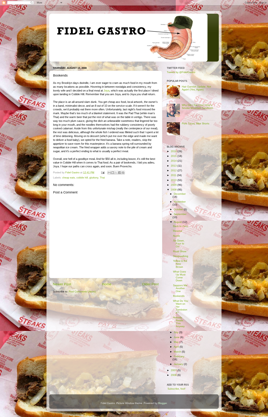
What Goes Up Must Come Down (179, 276)
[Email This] (109, 172)
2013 (174, 165)
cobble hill (82, 177)
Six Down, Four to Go (179, 243)
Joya (106, 90)
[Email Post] (102, 172)
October (179, 209)
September (180, 214)
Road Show (179, 251)
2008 (174, 189)
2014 (174, 160)
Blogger (162, 403)
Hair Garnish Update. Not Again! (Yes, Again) (196, 88)
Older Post (150, 284)
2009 (174, 185)
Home (106, 284)
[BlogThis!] (112, 172)
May (176, 342)
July (176, 332)
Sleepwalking (180, 256)
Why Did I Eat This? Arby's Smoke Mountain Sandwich (197, 106)
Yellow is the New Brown (180, 264)
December (180, 194)
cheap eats (68, 177)
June (177, 337)
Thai (102, 177)
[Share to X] (116, 172)
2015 (174, 156)
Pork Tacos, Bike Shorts (195, 123)
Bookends (179, 296)
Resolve (177, 231)
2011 (174, 175)
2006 (174, 375)
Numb (176, 236)
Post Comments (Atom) (82, 291)
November (180, 201)
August (178, 222)
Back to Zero (180, 226)
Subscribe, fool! (176, 388)
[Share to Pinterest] (123, 172)
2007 (174, 370)
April (177, 346)
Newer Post (62, 284)
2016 (174, 151)
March (178, 351)
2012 (174, 170)
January (179, 364)
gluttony (93, 177)
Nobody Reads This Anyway (179, 322)
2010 (174, 180)
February (179, 356)
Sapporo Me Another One (180, 288)
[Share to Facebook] (119, 172)
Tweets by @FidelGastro (181, 72)
